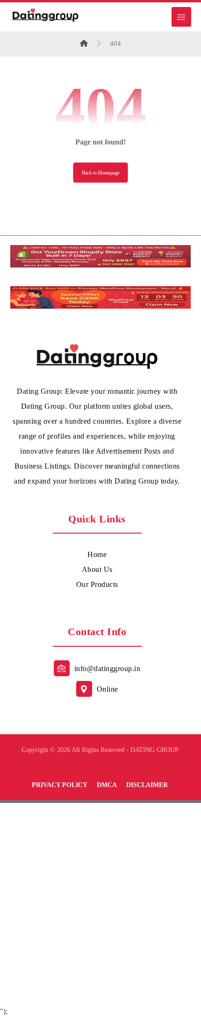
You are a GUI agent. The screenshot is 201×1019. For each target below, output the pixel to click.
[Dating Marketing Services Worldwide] (45, 14)
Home (97, 554)
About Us (97, 569)
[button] (181, 17)
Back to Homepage (101, 173)
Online (107, 689)
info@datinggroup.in (107, 668)
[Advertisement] (100, 903)
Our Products (97, 584)
